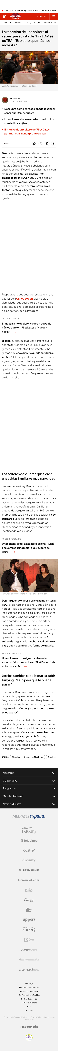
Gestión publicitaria (29, 1003)
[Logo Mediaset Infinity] (29, 830)
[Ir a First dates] (15, 16)
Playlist (37, 23)
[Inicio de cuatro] (4, 16)
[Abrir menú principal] (53, 16)
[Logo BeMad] (29, 910)
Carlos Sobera (25, 298)
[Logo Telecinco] (29, 840)
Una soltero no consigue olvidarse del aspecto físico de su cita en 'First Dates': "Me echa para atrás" (28, 662)
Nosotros (8, 772)
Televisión (16, 757)
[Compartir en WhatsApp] (34, 143)
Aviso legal (29, 983)
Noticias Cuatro (12, 803)
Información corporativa (29, 987)
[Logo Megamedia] (30, 1027)
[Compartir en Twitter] (40, 143)
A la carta (17, 23)
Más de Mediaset (13, 796)
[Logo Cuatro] (29, 850)
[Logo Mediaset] (29, 817)
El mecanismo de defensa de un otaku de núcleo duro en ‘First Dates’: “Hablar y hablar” (26, 327)
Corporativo (10, 780)
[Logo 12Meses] (29, 940)
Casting (27, 23)
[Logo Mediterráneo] (29, 969)
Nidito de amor (50, 23)
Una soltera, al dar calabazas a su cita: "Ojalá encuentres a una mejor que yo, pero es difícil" (28, 547)
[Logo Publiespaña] (29, 959)
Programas (9, 788)
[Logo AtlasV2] (29, 949)
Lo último (7, 23)
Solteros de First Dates (33, 757)
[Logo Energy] (29, 900)
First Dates (15, 98)
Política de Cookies (29, 999)
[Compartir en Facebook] (53, 143)
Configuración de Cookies (29, 995)
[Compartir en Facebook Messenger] (47, 143)
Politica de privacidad (29, 991)
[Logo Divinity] (29, 860)
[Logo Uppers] (29, 919)
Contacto (29, 1010)
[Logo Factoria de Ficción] (29, 880)
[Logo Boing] (29, 890)
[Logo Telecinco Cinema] (29, 930)
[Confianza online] (29, 1040)
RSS (29, 1007)
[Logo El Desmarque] (29, 870)
